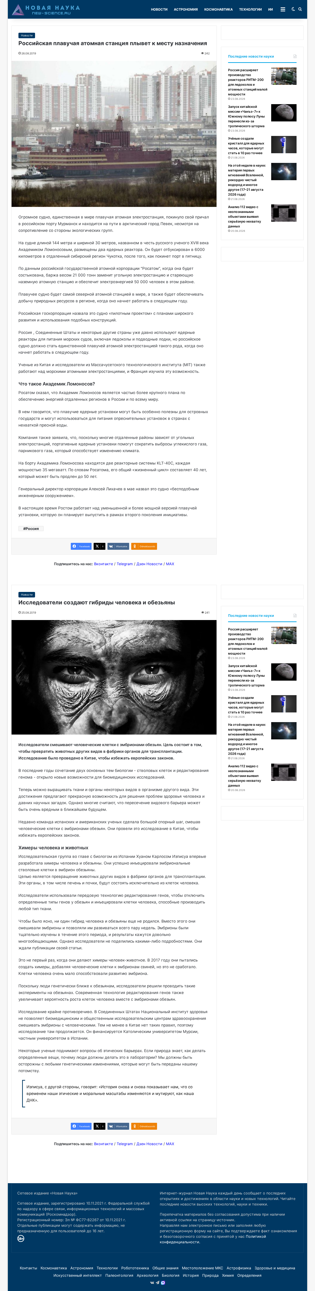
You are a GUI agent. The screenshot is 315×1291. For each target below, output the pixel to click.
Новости (159, 9)
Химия (228, 1275)
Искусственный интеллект (77, 1275)
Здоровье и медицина (275, 1268)
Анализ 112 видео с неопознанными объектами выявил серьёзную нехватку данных (244, 216)
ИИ (270, 9)
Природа (210, 1275)
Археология (147, 1275)
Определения (249, 1275)
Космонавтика (218, 9)
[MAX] (163, 1282)
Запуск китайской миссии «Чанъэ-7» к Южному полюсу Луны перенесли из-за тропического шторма (246, 116)
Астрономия (186, 9)
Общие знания (165, 1268)
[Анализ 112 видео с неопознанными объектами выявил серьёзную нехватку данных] (284, 213)
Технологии (250, 9)
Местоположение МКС (202, 1268)
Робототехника (135, 1268)
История (191, 1275)
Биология (170, 1275)
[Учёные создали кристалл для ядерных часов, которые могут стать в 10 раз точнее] (284, 144)
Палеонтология (119, 1275)
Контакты (28, 1268)
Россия (32, 528)
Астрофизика (239, 1268)
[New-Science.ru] (45, 9)
